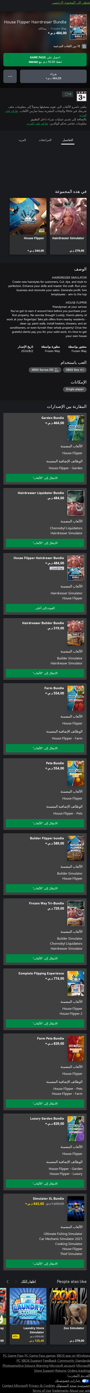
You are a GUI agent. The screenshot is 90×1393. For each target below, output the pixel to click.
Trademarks (60, 1390)
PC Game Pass (13, 1355)
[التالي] (7, 1282)
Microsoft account (62, 1365)
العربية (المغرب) (78, 1375)
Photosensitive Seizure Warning (26, 1365)
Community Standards (73, 1360)
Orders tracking (78, 1370)
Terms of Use (41, 1390)
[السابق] (16, 1282)
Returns (61, 1370)
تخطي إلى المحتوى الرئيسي (71, 2)
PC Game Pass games (40, 1355)
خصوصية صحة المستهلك (73, 1385)
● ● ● (10, 76)
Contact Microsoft (15, 1385)
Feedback (50, 1360)
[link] (68, 226)
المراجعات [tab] (45, 140)
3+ (69, 94)
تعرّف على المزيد (37, 123)
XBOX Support (31, 1360)
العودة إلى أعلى (45, 608)
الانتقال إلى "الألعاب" (45, 478)
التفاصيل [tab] (68, 140)
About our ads (79, 1390)
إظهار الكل (28, 1281)
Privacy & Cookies (42, 1385)
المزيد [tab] (22, 140)
